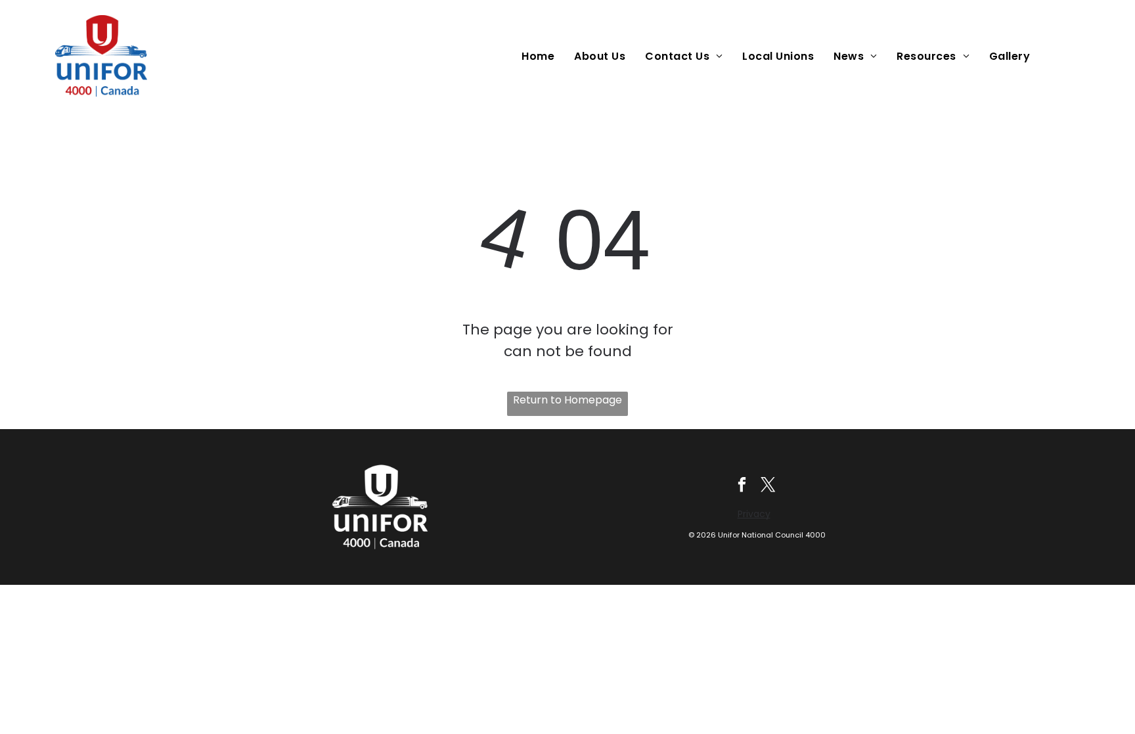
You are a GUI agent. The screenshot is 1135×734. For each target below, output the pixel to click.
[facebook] (741, 486)
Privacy (754, 513)
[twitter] (768, 486)
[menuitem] (541, 56)
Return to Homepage (567, 399)
